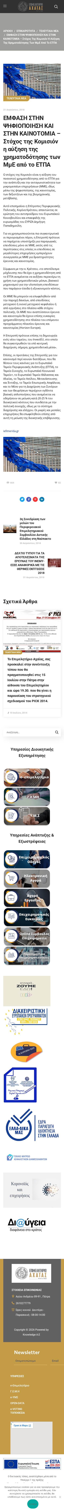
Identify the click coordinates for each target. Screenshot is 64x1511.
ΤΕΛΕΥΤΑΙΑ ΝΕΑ (49, 31)
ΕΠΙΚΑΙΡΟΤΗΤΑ (26, 31)
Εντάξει (33, 1504)
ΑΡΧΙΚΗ (8, 31)
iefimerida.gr (11, 431)
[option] (32, 663)
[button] (56, 6)
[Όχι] (60, 1497)
